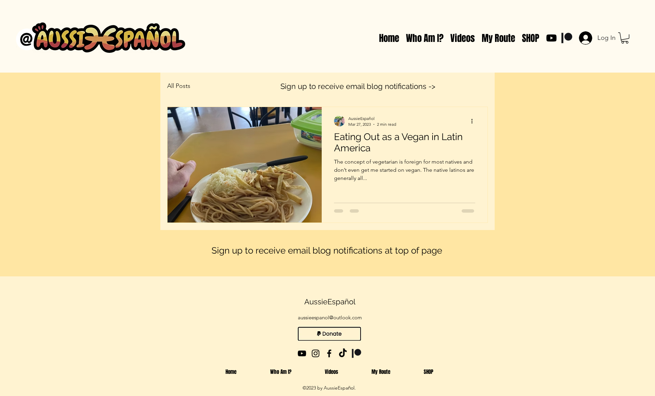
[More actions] (474, 121)
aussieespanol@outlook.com (330, 317)
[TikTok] (343, 353)
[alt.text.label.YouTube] (551, 38)
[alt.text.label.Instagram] (315, 353)
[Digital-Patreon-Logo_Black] (567, 38)
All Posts (178, 86)
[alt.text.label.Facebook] (329, 353)
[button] (624, 38)
